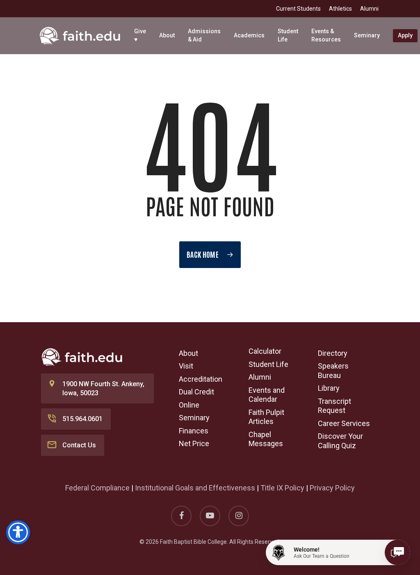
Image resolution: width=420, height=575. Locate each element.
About (188, 353)
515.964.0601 (82, 419)
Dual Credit (196, 391)
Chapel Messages (266, 439)
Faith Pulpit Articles (266, 417)
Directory (332, 353)
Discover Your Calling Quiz (340, 441)
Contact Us (79, 445)
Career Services (344, 423)
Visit (186, 366)
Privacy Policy (332, 487)
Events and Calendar (267, 395)
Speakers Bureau (333, 371)
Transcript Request (334, 406)
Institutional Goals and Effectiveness (195, 487)
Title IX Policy (282, 487)
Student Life (268, 364)
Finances (193, 430)
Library (329, 388)
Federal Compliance (97, 487)
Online (189, 405)
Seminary (194, 417)
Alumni (260, 377)
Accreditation (200, 379)
